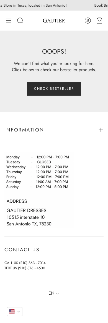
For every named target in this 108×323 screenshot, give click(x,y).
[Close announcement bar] (102, 4)
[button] (8, 20)
